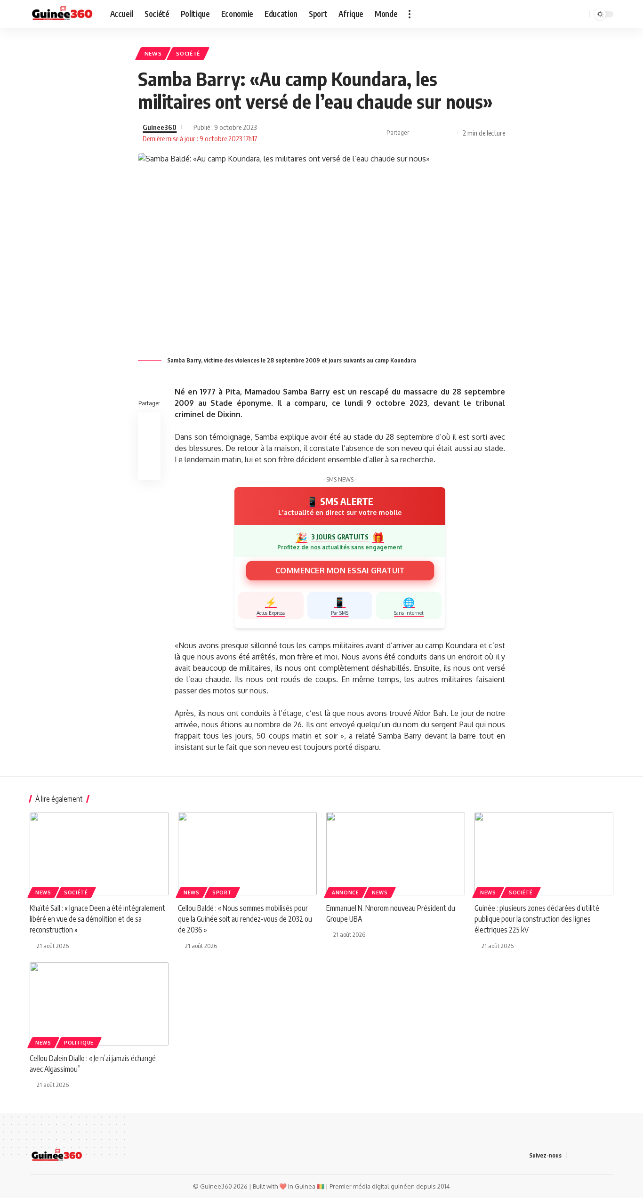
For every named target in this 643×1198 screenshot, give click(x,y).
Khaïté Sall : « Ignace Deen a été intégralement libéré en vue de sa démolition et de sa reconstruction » (97, 918)
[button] (409, 14)
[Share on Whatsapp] (448, 132)
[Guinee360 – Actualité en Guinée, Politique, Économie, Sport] (57, 1155)
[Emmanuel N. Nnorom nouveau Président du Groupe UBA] (395, 853)
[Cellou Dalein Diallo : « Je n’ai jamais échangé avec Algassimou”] (99, 1003)
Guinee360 (160, 127)
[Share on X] (433, 132)
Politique (79, 1042)
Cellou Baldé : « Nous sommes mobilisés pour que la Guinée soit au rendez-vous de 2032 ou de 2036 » (245, 918)
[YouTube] (544, 14)
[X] (534, 14)
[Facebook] (524, 14)
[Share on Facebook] (419, 132)
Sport (222, 892)
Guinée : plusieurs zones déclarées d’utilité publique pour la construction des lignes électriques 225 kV (536, 918)
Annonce (345, 892)
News (153, 53)
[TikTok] (555, 14)
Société (188, 53)
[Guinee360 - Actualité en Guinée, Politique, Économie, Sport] (62, 14)
